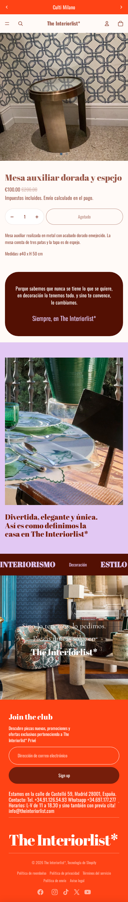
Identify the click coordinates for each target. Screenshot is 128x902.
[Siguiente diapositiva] (121, 7)
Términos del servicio (97, 873)
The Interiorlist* (55, 862)
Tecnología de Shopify (81, 862)
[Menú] (7, 23)
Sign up (64, 775)
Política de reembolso (31, 873)
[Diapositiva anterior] (7, 7)
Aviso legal (77, 880)
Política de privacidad (64, 873)
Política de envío (54, 880)
